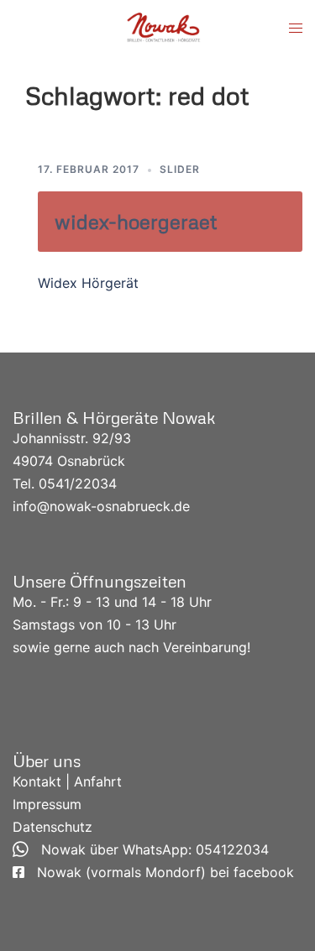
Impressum (47, 804)
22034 (96, 483)
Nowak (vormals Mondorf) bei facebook (159, 872)
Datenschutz (52, 826)
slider (180, 169)
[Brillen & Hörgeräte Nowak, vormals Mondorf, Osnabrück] (164, 26)
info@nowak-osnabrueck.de (101, 506)
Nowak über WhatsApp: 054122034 (149, 849)
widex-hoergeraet (136, 221)
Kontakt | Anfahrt (67, 781)
